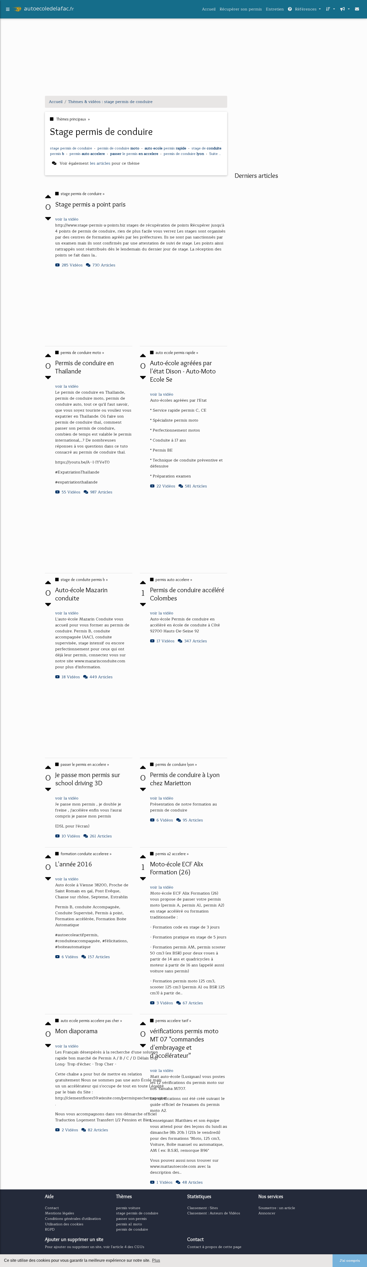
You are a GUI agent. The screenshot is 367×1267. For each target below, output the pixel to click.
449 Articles (101, 677)
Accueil (209, 9)
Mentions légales (59, 1213)
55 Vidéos (71, 492)
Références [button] (306, 9)
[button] (330, 9)
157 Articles (99, 957)
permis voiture (128, 1208)
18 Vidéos (71, 677)
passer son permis (131, 1219)
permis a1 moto (129, 1224)
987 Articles (101, 492)
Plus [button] (156, 1260)
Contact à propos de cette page (214, 1247)
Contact (52, 1208)
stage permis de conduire (137, 1213)
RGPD (50, 1229)
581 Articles (196, 486)
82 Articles (98, 1130)
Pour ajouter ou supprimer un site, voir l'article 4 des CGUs (94, 1247)
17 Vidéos (166, 641)
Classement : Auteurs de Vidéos (213, 1213)
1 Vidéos (165, 1182)
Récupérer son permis (241, 9)
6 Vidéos (165, 820)
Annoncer (266, 1213)
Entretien (275, 9)
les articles (100, 163)
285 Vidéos (72, 265)
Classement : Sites (202, 1208)
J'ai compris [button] (350, 1261)
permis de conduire (132, 1229)
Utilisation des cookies (64, 1224)
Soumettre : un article (276, 1208)
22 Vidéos (166, 486)
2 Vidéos (70, 1130)
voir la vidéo (66, 219)
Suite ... (215, 154)
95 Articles (193, 820)
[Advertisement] (183, 57)
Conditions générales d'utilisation (73, 1219)
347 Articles (195, 641)
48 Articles (192, 1182)
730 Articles (103, 265)
